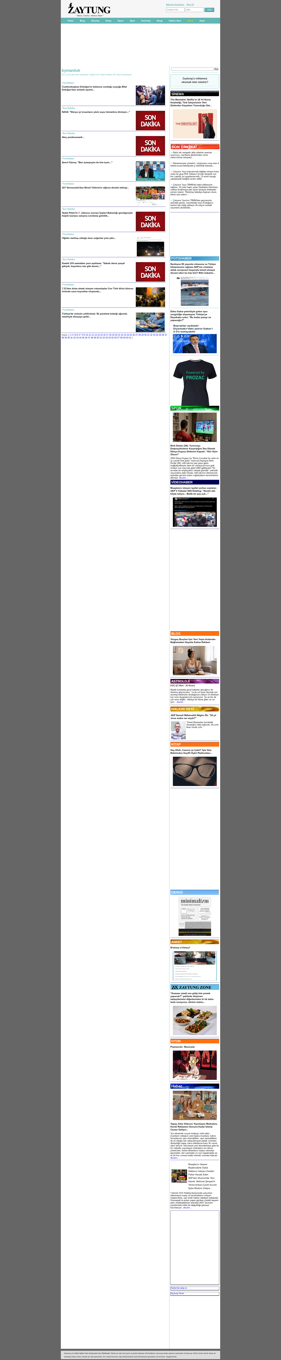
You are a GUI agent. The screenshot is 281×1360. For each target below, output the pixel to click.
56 (115, 337)
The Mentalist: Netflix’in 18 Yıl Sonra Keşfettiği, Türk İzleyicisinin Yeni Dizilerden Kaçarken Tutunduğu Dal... (191, 102)
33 (154, 335)
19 (113, 335)
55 (112, 337)
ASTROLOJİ (180, 681)
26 (134, 335)
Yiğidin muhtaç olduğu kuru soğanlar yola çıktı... (89, 238)
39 (66, 337)
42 (74, 337)
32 (151, 335)
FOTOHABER (181, 258)
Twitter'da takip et (179, 1288)
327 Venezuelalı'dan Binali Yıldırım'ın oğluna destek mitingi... (95, 187)
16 (104, 335)
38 (63, 337)
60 (127, 337)
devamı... (183, 478)
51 (101, 337)
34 (157, 335)
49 (95, 337)
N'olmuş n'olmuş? (180, 947)
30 (145, 335)
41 (71, 337)
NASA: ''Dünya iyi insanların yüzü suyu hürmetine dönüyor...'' (96, 112)
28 (139, 335)
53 (107, 337)
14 (98, 335)
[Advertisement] (47, 62)
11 (90, 335)
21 (119, 335)
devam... (181, 702)
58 (121, 337)
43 (77, 337)
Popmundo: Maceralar (182, 1047)
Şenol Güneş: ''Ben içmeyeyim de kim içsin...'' (87, 162)
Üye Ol (190, 4)
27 (136, 335)
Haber (176, 1086)
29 (142, 335)
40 (68, 337)
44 (80, 337)
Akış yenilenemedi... (73, 137)
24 (128, 335)
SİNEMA (177, 94)
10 (87, 335)
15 (101, 335)
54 (109, 337)
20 (116, 335)
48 (92, 337)
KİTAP (176, 744)
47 (89, 337)
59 (124, 337)
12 (93, 335)
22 (122, 335)
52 (104, 337)
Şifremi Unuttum (175, 4)
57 (118, 337)
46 (86, 337)
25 (131, 335)
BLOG (176, 633)
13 (95, 335)
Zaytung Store (177, 1293)
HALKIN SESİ (182, 709)
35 (160, 335)
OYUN (176, 1041)
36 (163, 335)
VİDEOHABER (182, 482)
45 (83, 337)
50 (98, 337)
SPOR (176, 408)
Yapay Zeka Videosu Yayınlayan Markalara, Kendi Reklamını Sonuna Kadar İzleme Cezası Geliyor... (194, 1126)
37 (166, 335)
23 (125, 335)
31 (148, 335)
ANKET (176, 942)
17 (107, 335)
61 (130, 337)
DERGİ (177, 892)
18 (110, 335)
